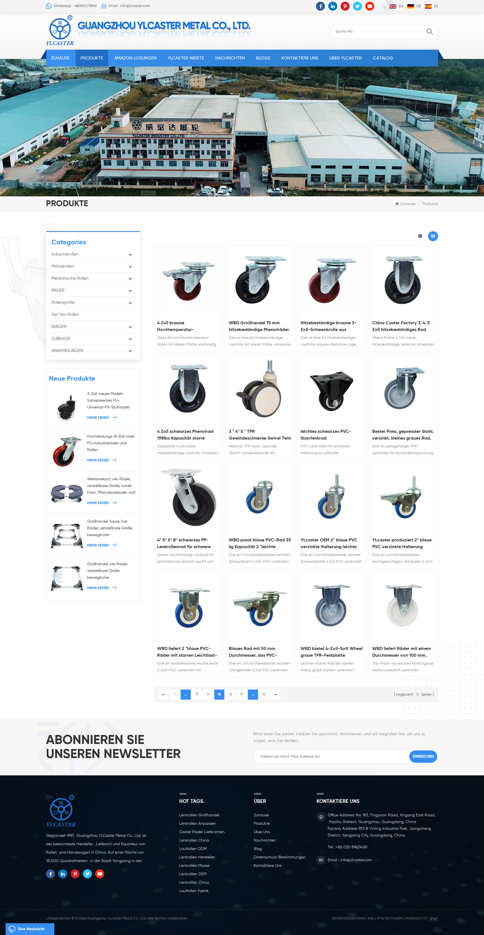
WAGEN (59, 327)
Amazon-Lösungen (135, 58)
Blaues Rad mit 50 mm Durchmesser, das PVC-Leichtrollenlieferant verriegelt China (253, 653)
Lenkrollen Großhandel (199, 815)
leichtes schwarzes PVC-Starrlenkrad (326, 435)
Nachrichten (230, 58)
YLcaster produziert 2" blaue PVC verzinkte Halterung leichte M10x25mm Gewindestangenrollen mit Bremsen (402, 544)
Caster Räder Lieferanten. (202, 832)
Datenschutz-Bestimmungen (280, 857)
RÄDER (58, 290)
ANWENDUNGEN (67, 351)
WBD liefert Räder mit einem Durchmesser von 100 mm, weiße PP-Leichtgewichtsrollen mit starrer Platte (401, 653)
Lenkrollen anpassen (197, 824)
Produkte (92, 58)
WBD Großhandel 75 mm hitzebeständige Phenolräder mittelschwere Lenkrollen (259, 327)
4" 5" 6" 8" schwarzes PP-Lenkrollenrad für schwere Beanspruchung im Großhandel (184, 544)
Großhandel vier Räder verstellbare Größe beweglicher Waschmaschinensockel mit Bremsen (112, 571)
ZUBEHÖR (61, 339)
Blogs (263, 58)
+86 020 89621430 (351, 847)
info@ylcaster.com (356, 860)
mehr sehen (98, 418)
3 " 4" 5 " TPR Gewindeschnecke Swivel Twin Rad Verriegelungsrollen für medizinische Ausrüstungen (260, 435)
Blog (258, 849)
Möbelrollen (63, 266)
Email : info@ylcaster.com (129, 6)
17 (241, 694)
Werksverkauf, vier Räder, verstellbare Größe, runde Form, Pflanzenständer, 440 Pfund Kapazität (111, 486)
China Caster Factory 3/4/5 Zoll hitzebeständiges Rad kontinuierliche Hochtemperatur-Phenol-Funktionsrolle (401, 327)
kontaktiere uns (299, 58)
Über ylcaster (345, 58)
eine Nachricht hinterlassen (31, 931)
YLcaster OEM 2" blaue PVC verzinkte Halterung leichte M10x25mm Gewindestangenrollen (329, 544)
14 (208, 694)
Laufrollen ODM (193, 849)
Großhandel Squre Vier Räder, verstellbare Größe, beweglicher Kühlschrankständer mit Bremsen (110, 529)
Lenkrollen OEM (192, 874)
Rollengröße (63, 302)
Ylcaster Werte (186, 58)
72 (264, 694)
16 (230, 694)
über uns (262, 832)
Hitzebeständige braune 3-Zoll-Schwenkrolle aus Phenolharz (329, 327)
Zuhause (60, 58)
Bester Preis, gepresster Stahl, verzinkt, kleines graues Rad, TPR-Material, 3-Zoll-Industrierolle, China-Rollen (403, 435)
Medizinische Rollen (70, 278)
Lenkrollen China (194, 840)
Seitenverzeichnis (348, 918)
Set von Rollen (65, 315)
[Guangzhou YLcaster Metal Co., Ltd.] (60, 30)
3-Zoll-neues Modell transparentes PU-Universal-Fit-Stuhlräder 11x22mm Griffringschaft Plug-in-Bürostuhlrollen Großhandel (108, 401)
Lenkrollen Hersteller (197, 857)
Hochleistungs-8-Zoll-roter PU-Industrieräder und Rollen (110, 443)
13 (197, 694)
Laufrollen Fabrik (194, 891)
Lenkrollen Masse (194, 866)
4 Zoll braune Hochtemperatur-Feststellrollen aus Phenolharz (187, 327)
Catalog (383, 58)
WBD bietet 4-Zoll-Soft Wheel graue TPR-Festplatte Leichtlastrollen (332, 653)
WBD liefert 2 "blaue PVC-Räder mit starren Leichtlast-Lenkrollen (187, 653)
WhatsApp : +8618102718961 (75, 6)
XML (370, 918)
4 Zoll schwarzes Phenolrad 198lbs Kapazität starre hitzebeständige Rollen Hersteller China (185, 435)
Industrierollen (65, 254)
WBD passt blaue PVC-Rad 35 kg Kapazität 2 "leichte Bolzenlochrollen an (260, 544)
